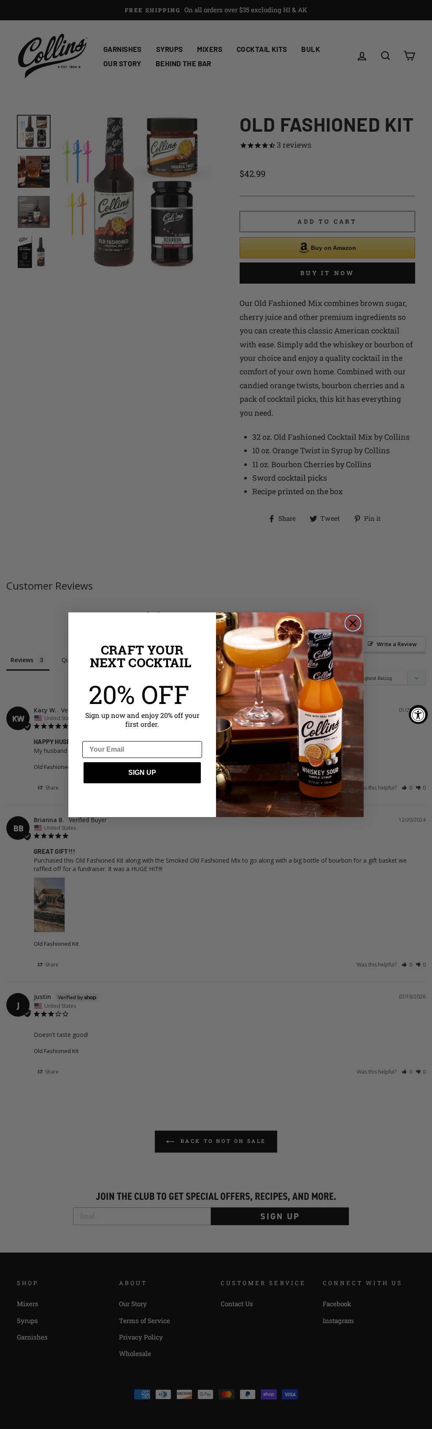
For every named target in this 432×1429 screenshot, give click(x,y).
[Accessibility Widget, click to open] (418, 714)
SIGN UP (142, 772)
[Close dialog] (353, 623)
